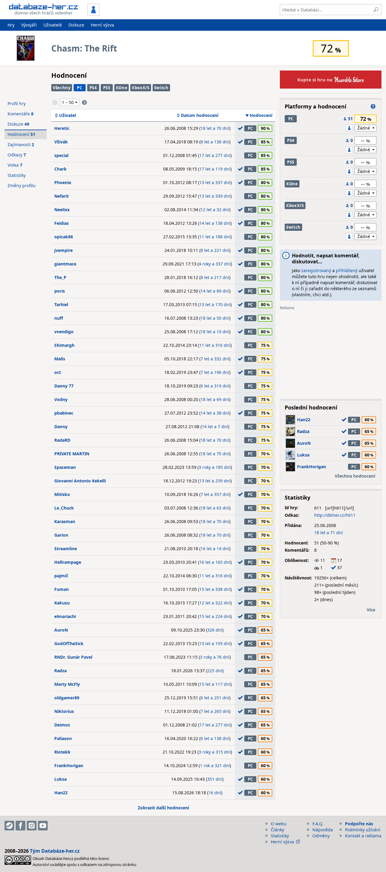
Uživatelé (52, 25)
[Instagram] (31, 825)
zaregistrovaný (316, 270)
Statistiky (17, 175)
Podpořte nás (359, 824)
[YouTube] (43, 825)
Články (277, 830)
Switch (161, 87)
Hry (11, 25)
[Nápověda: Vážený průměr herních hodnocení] (373, 106)
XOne (122, 87)
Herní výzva (102, 25)
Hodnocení (261, 115)
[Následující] (84, 102)
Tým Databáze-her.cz (55, 851)
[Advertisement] (330, 352)
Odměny (321, 836)
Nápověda (322, 830)
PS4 (93, 87)
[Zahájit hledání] (376, 9)
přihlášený (346, 270)
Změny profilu (22, 185)
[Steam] (9, 825)
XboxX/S (141, 87)
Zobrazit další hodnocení (163, 808)
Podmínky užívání (362, 830)
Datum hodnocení (199, 115)
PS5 (106, 87)
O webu (278, 824)
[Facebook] (20, 825)
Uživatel (67, 115)
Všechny (62, 87)
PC (79, 87)
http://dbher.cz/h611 (335, 515)
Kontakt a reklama (363, 836)
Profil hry (17, 103)
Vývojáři (29, 25)
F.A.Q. (317, 824)
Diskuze (76, 25)
